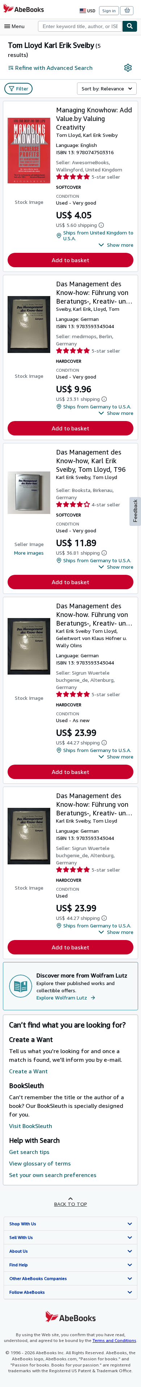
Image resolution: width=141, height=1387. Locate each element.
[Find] (130, 26)
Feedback (135, 511)
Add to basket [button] (70, 260)
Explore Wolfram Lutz (62, 997)
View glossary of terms (40, 1163)
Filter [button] (22, 88)
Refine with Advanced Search (54, 67)
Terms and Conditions (114, 1340)
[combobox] (80, 26)
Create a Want (28, 1071)
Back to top (70, 1204)
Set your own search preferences (53, 1174)
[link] (128, 67)
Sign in (109, 10)
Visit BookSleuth (30, 1125)
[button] (115, 245)
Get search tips (29, 1151)
